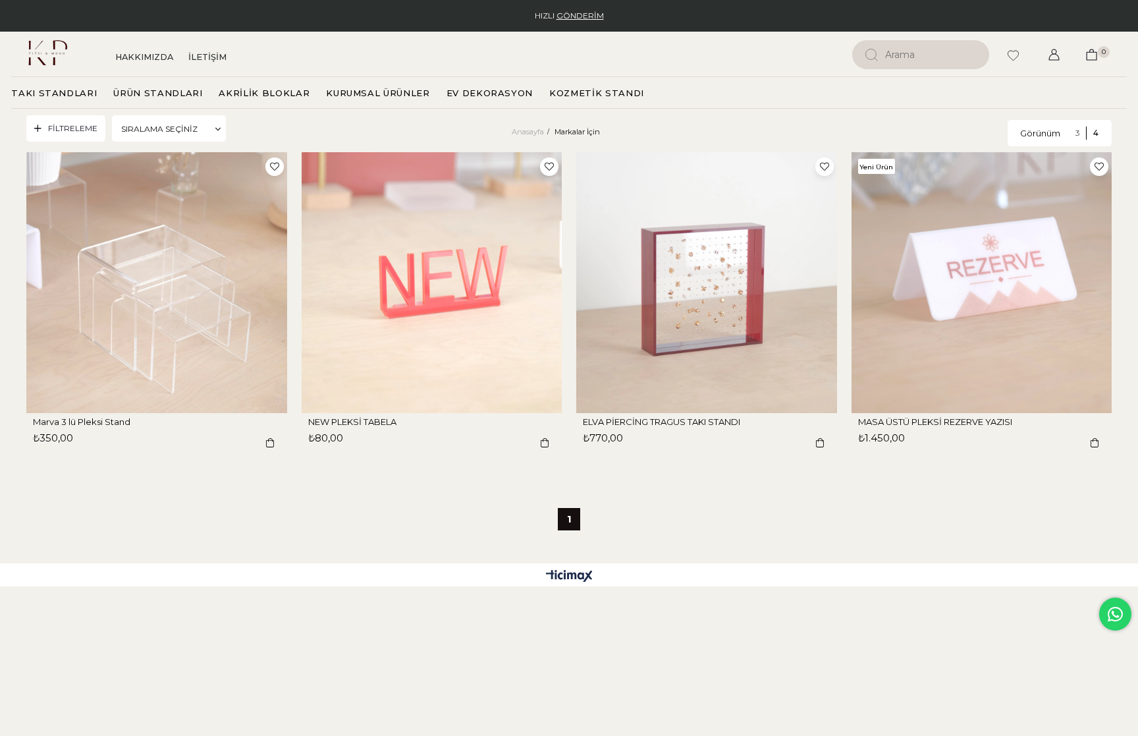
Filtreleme (72, 128)
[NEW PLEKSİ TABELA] (432, 282)
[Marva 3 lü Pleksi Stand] (156, 282)
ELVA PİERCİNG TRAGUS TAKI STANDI (661, 421)
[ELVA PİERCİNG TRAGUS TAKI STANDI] (706, 282)
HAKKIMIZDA (144, 57)
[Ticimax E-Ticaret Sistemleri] (569, 577)
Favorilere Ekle (274, 166)
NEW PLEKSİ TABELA (352, 421)
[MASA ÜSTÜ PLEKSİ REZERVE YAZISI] (982, 282)
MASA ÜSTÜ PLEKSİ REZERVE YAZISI (935, 421)
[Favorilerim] (1013, 66)
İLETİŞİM (207, 57)
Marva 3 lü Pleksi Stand (81, 421)
